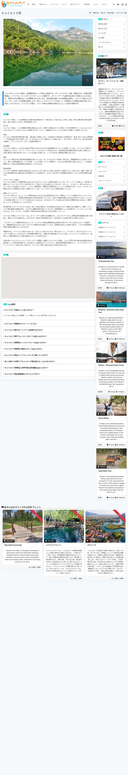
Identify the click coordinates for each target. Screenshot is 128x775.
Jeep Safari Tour (105, 471)
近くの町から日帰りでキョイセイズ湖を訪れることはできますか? (29, 361)
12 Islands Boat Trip (106, 261)
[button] (114, 4)
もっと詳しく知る (35, 567)
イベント (96, 4)
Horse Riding (103, 418)
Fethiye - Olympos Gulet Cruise (111, 365)
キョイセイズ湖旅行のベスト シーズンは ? (20, 324)
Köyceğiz (111, 13)
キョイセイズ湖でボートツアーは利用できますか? (23, 330)
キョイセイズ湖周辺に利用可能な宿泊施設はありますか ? (26, 368)
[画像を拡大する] (87, 80)
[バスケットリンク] (118, 4)
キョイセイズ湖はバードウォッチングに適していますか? (26, 355)
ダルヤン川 (91, 545)
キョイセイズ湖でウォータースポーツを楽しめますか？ (25, 336)
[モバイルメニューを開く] (28, 4)
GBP (122, 4)
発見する (42, 4)
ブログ (104, 4)
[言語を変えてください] (126, 4)
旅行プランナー (75, 4)
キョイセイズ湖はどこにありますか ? (19, 310)
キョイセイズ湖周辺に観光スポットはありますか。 (23, 349)
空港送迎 (87, 4)
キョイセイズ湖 (121, 13)
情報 (33, 4)
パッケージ (54, 4)
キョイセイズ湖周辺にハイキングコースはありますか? (25, 343)
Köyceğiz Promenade (13, 545)
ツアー (64, 4)
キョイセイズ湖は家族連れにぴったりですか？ (22, 374)
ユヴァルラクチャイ (53, 545)
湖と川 (103, 13)
